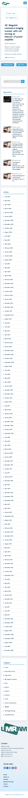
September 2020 (9, 362)
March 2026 (8, 209)
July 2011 (7, 607)
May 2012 (7, 583)
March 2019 (8, 410)
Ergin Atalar (8, 675)
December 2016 (9, 481)
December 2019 (9, 390)
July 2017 (7, 473)
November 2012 (9, 567)
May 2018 (7, 441)
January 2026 (8, 216)
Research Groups (9, 782)
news (6, 683)
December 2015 (9, 493)
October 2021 (8, 311)
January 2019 (8, 418)
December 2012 (9, 564)
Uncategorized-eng (10, 711)
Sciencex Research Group (17, 794)
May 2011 (7, 615)
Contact (6, 786)
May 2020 (7, 378)
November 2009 (9, 634)
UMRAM (7, 707)
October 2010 (8, 627)
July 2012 (7, 579)
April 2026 (7, 205)
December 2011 (9, 599)
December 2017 (9, 461)
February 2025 (9, 248)
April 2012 (7, 587)
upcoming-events (9, 715)
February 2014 (9, 528)
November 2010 (9, 623)
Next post (21, 65)
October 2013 (8, 540)
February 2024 (9, 279)
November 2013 (9, 536)
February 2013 (9, 560)
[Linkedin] (13, 768)
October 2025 (8, 228)
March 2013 (8, 556)
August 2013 (8, 544)
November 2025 (9, 224)
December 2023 (9, 283)
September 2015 (9, 500)
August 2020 (8, 366)
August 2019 (8, 402)
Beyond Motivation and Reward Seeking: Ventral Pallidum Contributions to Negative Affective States (18, 133)
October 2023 (8, 291)
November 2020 (9, 354)
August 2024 (8, 260)
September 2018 (9, 433)
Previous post (8, 65)
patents (7, 687)
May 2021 (7, 331)
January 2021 (8, 347)
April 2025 (7, 244)
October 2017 (8, 469)
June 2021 (7, 327)
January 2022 (8, 299)
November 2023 (9, 287)
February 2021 (9, 343)
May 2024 (7, 268)
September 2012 (9, 575)
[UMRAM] (5, 3)
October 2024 (8, 256)
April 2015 (7, 508)
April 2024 (7, 272)
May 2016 (7, 485)
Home (5, 775)
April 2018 (7, 445)
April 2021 (7, 335)
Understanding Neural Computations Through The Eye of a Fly (18, 178)
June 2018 (7, 437)
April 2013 (7, 552)
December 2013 (9, 532)
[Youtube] (15, 768)
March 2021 (8, 339)
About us (6, 777)
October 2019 (8, 398)
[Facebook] (7, 768)
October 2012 (8, 571)
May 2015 (7, 504)
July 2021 (7, 323)
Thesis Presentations (10, 703)
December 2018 (9, 422)
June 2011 (7, 611)
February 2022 (9, 295)
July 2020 (7, 370)
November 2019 (9, 394)
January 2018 (8, 457)
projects (7, 691)
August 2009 (8, 642)
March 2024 (8, 276)
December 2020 (9, 350)
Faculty (6, 779)
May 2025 (7, 240)
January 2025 (8, 252)
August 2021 (8, 319)
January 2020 (8, 386)
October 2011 (8, 603)
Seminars (7, 695)
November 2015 (9, 496)
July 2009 (7, 646)
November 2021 (9, 307)
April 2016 (7, 489)
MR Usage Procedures (11, 679)
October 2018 (8, 429)
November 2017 (9, 465)
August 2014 (8, 520)
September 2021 (9, 315)
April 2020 (7, 382)
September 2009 (9, 638)
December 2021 (9, 303)
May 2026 (7, 201)
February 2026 (9, 212)
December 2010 (9, 619)
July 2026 (7, 197)
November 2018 (9, 425)
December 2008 (9, 650)
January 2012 (8, 595)
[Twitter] (10, 768)
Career (6, 667)
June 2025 (7, 236)
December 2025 (9, 220)
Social (6, 699)
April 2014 (7, 524)
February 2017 (8, 477)
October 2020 (8, 358)
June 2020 (7, 374)
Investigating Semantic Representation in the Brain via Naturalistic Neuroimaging (18, 166)
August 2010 (8, 631)
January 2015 (8, 512)
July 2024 (7, 264)
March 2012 (8, 591)
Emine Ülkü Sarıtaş (10, 671)
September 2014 (9, 516)
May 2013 (7, 548)
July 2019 (7, 406)
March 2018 (8, 449)
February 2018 (9, 453)
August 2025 (8, 232)
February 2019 (9, 414)
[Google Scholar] (5, 768)
